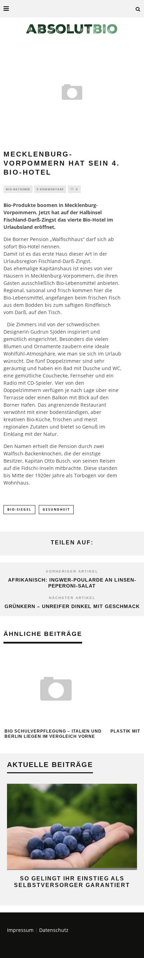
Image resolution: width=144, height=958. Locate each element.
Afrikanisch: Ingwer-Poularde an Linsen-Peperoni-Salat (72, 583)
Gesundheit (56, 509)
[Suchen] (138, 8)
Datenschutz (54, 930)
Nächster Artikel (72, 598)
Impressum (20, 930)
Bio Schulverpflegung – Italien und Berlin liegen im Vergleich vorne (53, 734)
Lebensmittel (80, 283)
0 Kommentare (50, 189)
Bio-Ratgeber (18, 189)
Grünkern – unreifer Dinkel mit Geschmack (72, 606)
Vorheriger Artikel (72, 571)
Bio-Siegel (19, 509)
